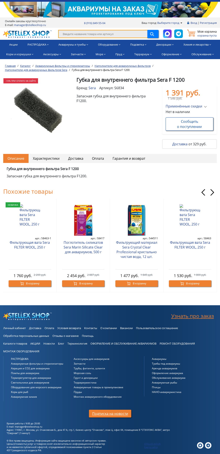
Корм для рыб (19, 392)
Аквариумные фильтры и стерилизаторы (37, 363)
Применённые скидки (184, 106)
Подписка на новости (110, 413)
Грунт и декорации (86, 378)
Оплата (98, 158)
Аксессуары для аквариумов (91, 359)
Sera (92, 88)
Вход (194, 23)
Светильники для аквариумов (30, 382)
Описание (16, 158)
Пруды (78, 392)
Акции (13, 44)
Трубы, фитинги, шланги (89, 368)
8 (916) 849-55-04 (94, 23)
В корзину (32, 283)
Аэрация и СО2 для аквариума (30, 368)
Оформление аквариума (167, 373)
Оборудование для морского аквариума (36, 387)
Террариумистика (85, 382)
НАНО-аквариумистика (166, 392)
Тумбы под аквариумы (166, 363)
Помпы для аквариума (25, 373)
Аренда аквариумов (164, 368)
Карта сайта (151, 447)
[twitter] (200, 445)
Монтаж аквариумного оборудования (98, 397)
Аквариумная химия (24, 397)
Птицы (156, 387)
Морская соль (82, 373)
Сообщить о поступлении (189, 124)
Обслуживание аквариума (168, 378)
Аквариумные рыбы (164, 382)
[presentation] (203, 192)
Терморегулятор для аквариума (31, 378)
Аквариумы (159, 359)
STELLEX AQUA (152, 443)
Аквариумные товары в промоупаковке (98, 387)
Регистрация (208, 23)
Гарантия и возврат (129, 158)
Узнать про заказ (192, 315)
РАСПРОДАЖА (20, 359)
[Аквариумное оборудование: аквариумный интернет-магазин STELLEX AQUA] (27, 33)
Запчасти (80, 363)
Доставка (180, 144)
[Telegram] (208, 445)
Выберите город (168, 23)
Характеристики (46, 158)
